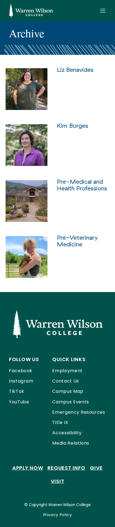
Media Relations (70, 443)
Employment (67, 370)
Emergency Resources (78, 412)
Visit (57, 481)
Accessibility (67, 433)
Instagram (21, 381)
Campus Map (67, 391)
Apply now (27, 467)
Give (96, 467)
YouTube (19, 402)
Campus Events (70, 402)
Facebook (20, 370)
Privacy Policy (57, 515)
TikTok (16, 391)
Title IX (60, 422)
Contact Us (65, 381)
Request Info (66, 467)
